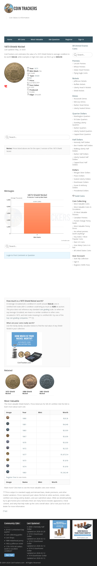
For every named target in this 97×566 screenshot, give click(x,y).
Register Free (11, 477)
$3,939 (65, 430)
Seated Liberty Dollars (82, 179)
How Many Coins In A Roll (81, 246)
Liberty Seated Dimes (82, 108)
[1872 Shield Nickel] (12, 447)
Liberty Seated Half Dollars (80, 158)
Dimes (75, 96)
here (19, 488)
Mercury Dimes (80, 102)
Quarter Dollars (79, 113)
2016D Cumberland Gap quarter (14, 531)
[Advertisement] (73, 19)
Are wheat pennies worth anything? (80, 232)
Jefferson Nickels (80, 81)
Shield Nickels (79, 90)
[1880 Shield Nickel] (12, 417)
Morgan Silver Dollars (82, 172)
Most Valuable (37, 39)
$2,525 (65, 448)
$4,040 (65, 424)
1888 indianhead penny (14, 540)
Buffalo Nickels (79, 84)
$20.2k (65, 418)
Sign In (81, 39)
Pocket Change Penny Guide (81, 222)
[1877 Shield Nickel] (12, 453)
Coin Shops (10, 538)
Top (5, 511)
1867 (24, 436)
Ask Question (54, 39)
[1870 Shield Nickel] (12, 441)
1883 (24, 430)
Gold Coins (80, 196)
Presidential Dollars (81, 190)
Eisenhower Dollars (81, 182)
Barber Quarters (80, 128)
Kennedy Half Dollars (82, 142)
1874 (24, 466)
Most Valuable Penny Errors (81, 227)
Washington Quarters (82, 116)
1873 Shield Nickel (10, 392)
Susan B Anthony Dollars (79, 186)
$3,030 (65, 442)
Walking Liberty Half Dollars (80, 150)
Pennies (76, 61)
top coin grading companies (17, 318)
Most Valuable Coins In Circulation (81, 208)
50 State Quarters (80, 119)
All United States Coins (82, 250)
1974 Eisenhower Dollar (37, 555)
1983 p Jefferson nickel (14, 543)
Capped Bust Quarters (82, 134)
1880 (24, 418)
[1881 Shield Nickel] (12, 423)
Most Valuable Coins (81, 204)
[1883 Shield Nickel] (12, 429)
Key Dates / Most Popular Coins (79, 238)
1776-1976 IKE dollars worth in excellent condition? (13, 548)
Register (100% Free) (82, 265)
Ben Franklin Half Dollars (83, 145)
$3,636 (65, 436)
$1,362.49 (64, 472)
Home (9, 39)
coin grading (44, 309)
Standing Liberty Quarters (79, 123)
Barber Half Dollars (81, 154)
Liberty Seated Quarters (83, 131)
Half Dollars (77, 139)
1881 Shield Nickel (44, 392)
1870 (24, 442)
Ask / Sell (9, 555)
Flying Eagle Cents (81, 73)
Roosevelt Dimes (80, 99)
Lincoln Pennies (80, 63)
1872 (24, 448)
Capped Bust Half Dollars (79, 163)
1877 (24, 454)
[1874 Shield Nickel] (12, 465)
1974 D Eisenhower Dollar (35, 549)
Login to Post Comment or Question (21, 255)
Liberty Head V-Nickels (82, 87)
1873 (36, 68)
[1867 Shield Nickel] (12, 435)
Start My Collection (81, 258)
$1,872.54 (64, 454)
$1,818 (65, 460)
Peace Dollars (79, 176)
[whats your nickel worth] (36, 348)
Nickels (75, 78)
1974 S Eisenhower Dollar (35, 535)
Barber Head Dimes (81, 105)
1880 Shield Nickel (27, 392)
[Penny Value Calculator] (82, 529)
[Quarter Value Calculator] (60, 529)
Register (69, 39)
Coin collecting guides (14, 535)
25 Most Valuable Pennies (79, 213)
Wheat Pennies (79, 67)
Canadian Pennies (80, 217)
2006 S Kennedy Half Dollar (35, 528)
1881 (24, 424)
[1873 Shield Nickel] (12, 459)
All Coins (21, 39)
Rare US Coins (79, 242)
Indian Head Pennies (81, 70)
